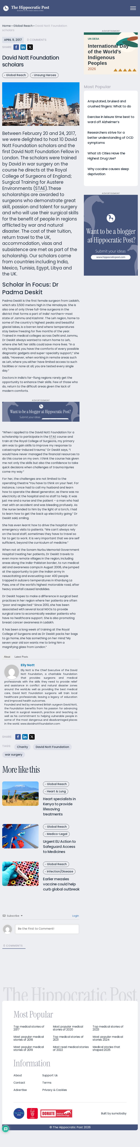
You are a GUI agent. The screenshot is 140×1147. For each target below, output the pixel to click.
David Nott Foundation (52, 747)
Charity (22, 747)
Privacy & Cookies (54, 1090)
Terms (46, 1082)
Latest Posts (21, 656)
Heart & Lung (56, 791)
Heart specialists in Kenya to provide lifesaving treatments (59, 806)
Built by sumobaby (114, 1113)
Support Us (50, 1075)
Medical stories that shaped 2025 (106, 1048)
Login (75, 916)
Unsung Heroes (45, 75)
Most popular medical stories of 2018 (28, 1038)
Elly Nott (28, 665)
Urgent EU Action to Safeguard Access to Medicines (59, 846)
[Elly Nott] (11, 672)
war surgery (13, 754)
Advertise (20, 1090)
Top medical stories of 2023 (108, 1028)
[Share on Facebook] (16, 47)
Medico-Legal (57, 834)
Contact (19, 1082)
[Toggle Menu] (133, 8)
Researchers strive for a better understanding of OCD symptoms (110, 137)
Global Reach (23, 26)
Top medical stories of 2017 (28, 1028)
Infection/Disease (60, 871)
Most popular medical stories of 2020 (68, 1028)
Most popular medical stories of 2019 (28, 1048)
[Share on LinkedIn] (23, 47)
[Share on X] (30, 47)
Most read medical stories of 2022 (71, 1048)
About (7, 656)
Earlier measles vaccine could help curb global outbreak (61, 884)
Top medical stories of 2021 (68, 1038)
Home (6, 26)
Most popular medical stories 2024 (108, 1038)
